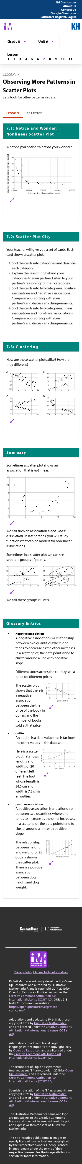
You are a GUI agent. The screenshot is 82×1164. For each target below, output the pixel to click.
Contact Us (68, 9)
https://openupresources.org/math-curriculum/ (33, 1008)
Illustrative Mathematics (50, 1023)
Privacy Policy (23, 972)
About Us (69, 6)
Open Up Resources (26, 1050)
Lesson (12, 113)
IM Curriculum (66, 2)
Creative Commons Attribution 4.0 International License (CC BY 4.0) (32, 997)
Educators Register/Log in (58, 17)
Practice (34, 113)
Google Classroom (63, 13)
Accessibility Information (51, 972)
